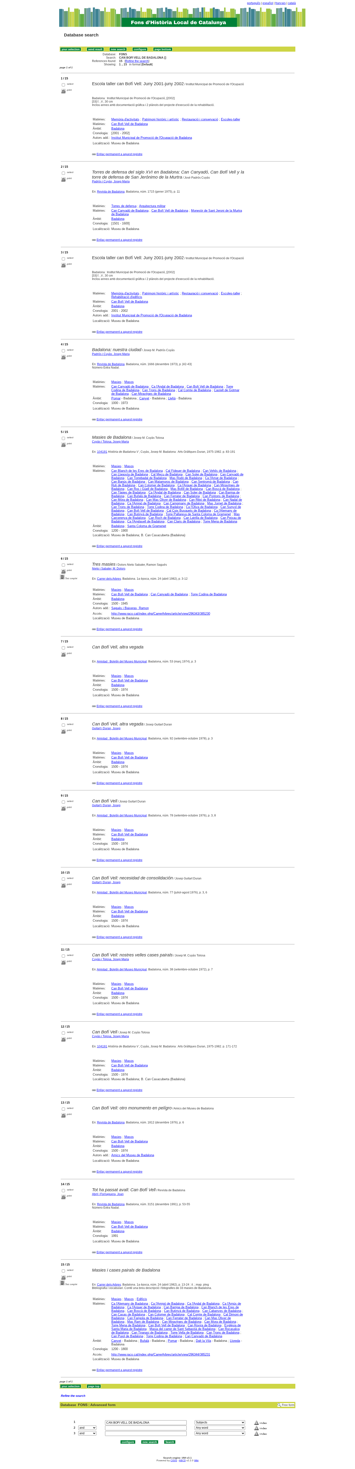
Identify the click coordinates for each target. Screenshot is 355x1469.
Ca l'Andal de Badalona (167, 386)
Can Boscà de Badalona (223, 489)
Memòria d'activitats (125, 119)
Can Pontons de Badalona (221, 496)
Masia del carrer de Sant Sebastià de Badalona (182, 1329)
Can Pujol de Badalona (127, 1336)
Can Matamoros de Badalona (168, 481)
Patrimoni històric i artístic (160, 119)
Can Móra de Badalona (127, 499)
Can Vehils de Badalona (219, 471)
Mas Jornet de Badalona (224, 503)
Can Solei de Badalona (201, 474)
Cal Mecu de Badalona (167, 474)
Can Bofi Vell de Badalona (129, 124)
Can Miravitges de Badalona (151, 394)
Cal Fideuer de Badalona (183, 471)
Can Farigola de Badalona (145, 1318)
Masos (129, 382)
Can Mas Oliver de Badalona (166, 499)
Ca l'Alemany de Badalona (129, 1303)
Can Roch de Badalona (165, 518)
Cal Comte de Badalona (194, 390)
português (253, 3)
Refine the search (137, 61)
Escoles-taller (230, 119)
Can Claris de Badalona (183, 521)
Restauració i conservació (200, 119)
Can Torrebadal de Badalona (147, 478)
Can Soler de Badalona (200, 492)
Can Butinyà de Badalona (145, 514)
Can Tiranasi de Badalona (150, 1332)
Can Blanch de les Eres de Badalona (137, 471)
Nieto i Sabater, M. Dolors (108, 568)
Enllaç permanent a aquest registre (119, 154)
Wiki (196, 1460)
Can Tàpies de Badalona (128, 492)
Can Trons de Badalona (158, 390)
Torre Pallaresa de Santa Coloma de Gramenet (198, 514)
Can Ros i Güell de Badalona (147, 489)
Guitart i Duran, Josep (106, 728)
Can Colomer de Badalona (156, 485)
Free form (288, 1405)
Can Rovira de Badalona (204, 1325)
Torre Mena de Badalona (220, 521)
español (268, 3)
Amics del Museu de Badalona (132, 1155)
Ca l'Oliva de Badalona (202, 507)
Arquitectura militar (152, 206)
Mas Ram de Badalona (143, 1321)
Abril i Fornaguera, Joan (108, 1194)
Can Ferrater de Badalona (182, 496)
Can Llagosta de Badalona (129, 474)
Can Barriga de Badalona (181, 1307)
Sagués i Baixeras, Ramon (130, 608)
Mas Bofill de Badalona (186, 489)
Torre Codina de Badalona (165, 507)
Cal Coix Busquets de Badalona (189, 510)
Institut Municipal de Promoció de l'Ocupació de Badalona (151, 137)
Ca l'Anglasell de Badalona (145, 521)
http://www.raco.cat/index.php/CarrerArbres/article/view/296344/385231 (160, 1354)
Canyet (144, 398)
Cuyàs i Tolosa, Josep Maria (110, 441)
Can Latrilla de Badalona (201, 518)
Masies (116, 382)
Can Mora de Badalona (220, 1321)
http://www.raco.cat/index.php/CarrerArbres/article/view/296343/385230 (160, 613)
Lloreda (235, 1341)
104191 (102, 451)
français (280, 3)
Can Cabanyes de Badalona (221, 1311)
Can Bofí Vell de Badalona (169, 210)
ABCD (182, 1460)
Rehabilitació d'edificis (126, 297)
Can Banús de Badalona (128, 481)
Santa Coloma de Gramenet (146, 526)
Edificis (142, 1299)
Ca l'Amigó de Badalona (144, 503)
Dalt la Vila (203, 1341)
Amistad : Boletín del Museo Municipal (122, 661)
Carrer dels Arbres (109, 578)
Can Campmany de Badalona (183, 503)
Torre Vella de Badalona (187, 1332)
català (292, 3)
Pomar (116, 398)
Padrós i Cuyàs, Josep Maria (111, 181)
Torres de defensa (123, 206)
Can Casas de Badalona (128, 1314)
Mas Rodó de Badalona (186, 478)
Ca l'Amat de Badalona (221, 478)
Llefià (172, 398)
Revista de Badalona (111, 191)
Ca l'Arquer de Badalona (194, 485)
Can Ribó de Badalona (204, 499)
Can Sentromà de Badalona (211, 481)
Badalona (117, 128)
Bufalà (144, 1341)
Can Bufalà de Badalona (144, 496)
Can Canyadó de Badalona (130, 210)
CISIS (173, 1460)
